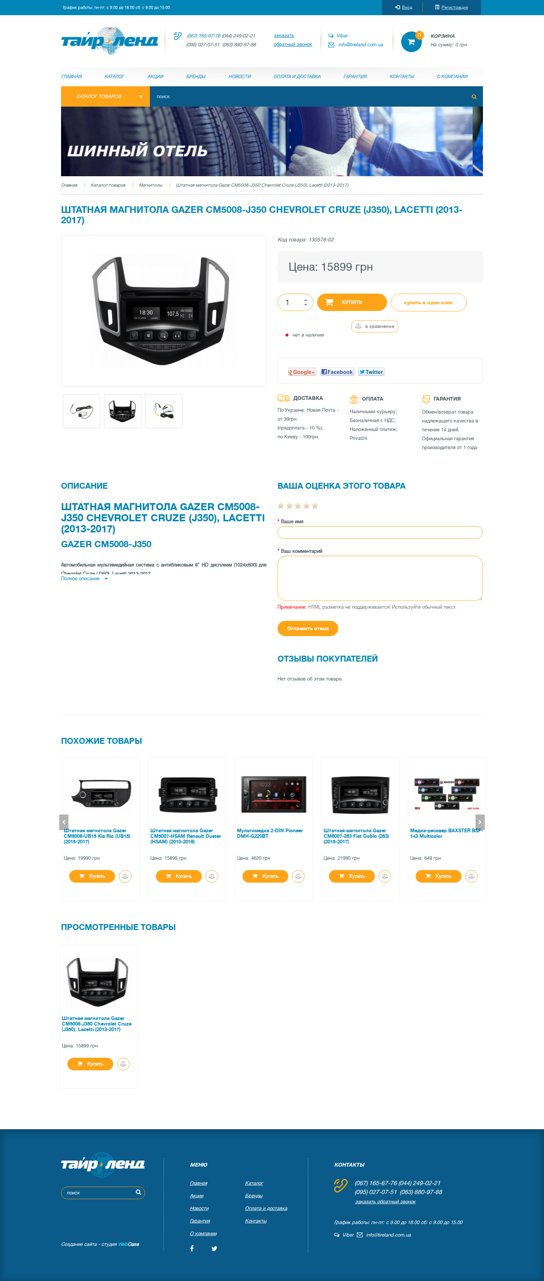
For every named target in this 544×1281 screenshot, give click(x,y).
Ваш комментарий (301, 551)
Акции (156, 76)
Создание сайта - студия (100, 1244)
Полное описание (81, 578)
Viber (340, 36)
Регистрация (454, 7)
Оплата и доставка (297, 76)
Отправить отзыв (308, 628)
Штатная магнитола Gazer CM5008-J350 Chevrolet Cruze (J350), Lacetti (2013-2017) (262, 185)
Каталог (114, 76)
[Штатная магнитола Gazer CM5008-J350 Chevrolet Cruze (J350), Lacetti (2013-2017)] (163, 311)
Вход (407, 7)
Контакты (402, 76)
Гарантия (355, 76)
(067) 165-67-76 (203, 36)
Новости (240, 76)
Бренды (196, 76)
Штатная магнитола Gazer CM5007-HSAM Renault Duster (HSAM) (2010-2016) (183, 836)
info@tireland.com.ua (361, 44)
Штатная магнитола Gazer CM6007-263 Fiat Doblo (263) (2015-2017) (354, 836)
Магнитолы (150, 185)
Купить (352, 302)
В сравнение (379, 326)
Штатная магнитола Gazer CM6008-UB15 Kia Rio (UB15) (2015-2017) (95, 836)
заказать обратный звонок (293, 40)
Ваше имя (292, 521)
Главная (71, 76)
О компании (452, 76)
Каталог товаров (108, 185)
